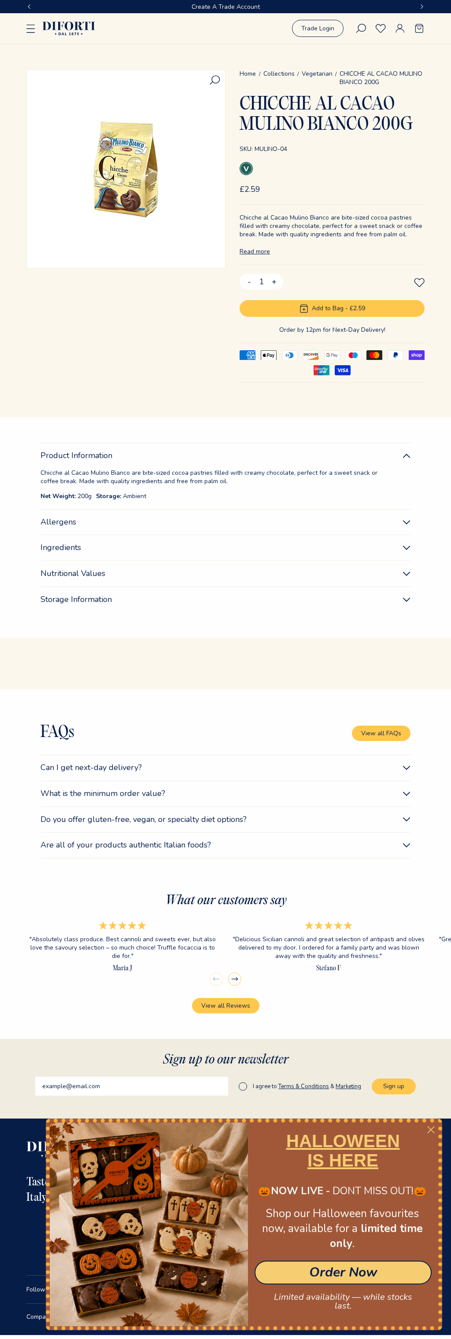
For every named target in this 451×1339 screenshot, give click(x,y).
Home (248, 74)
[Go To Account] (400, 28)
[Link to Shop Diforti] (68, 28)
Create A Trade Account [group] (226, 7)
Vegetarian (317, 74)
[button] (29, 6)
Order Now (343, 1272)
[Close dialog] (431, 1129)
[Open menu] (30, 28)
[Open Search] (361, 28)
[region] (225, 6)
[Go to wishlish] (380, 28)
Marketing (348, 1086)
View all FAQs (381, 733)
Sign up (393, 1086)
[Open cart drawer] (419, 28)
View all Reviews (225, 1005)
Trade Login (317, 28)
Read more (255, 251)
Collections (279, 74)
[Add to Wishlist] (419, 282)
